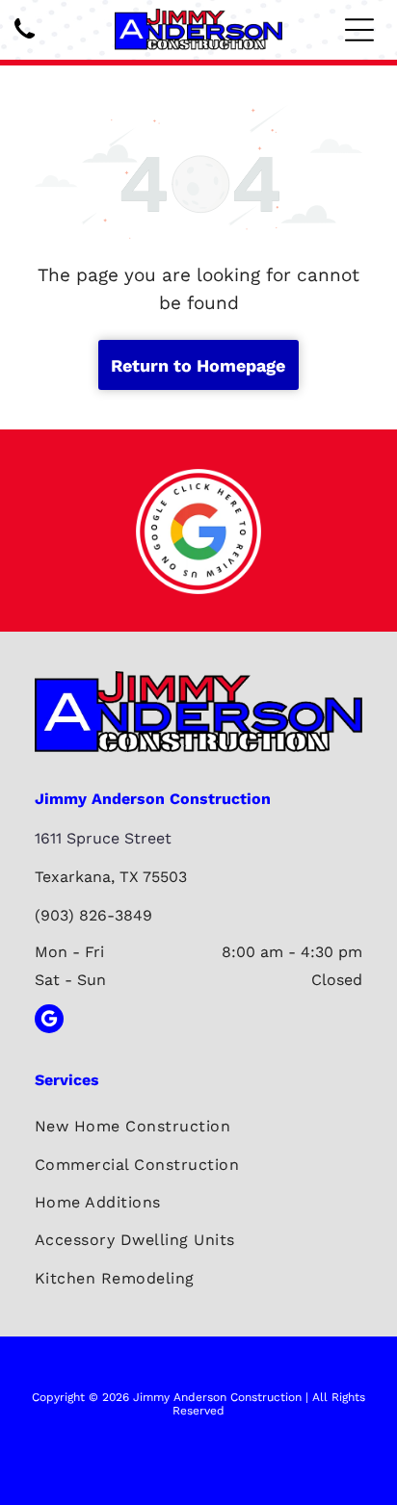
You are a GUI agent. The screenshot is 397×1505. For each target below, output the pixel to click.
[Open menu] (359, 29)
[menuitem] (198, 1126)
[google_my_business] (49, 1021)
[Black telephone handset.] (24, 40)
